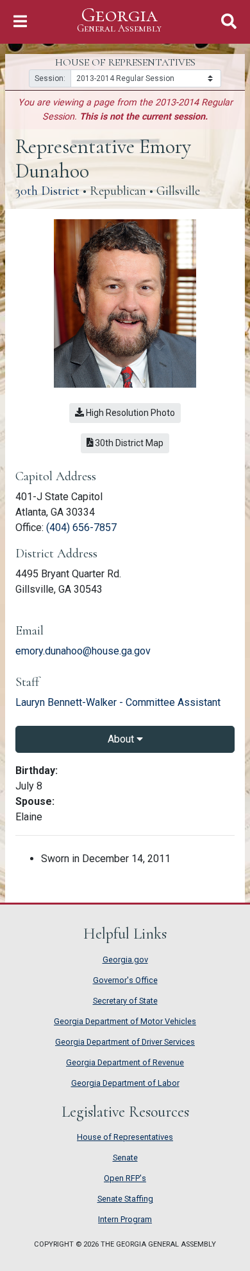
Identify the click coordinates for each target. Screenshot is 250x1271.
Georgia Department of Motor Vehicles (125, 1021)
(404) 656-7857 (81, 527)
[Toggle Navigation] (20, 21)
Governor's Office (125, 980)
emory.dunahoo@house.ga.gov (83, 651)
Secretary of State (125, 1000)
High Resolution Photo (129, 413)
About (122, 739)
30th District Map (131, 442)
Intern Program (125, 1219)
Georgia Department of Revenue (125, 1062)
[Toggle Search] (229, 21)
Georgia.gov (125, 959)
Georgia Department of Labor (125, 1083)
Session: (50, 78)
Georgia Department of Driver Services (125, 1042)
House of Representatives (125, 1137)
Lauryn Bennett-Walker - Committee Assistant (118, 702)
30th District (47, 191)
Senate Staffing (125, 1198)
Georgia (119, 20)
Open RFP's (125, 1178)
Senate (125, 1157)
